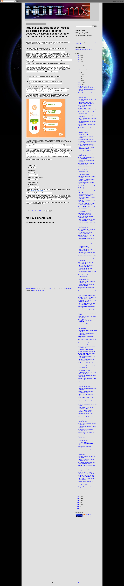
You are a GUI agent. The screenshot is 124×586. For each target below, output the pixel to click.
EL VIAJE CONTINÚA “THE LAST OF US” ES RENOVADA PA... (86, 370)
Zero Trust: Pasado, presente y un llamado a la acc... (85, 128)
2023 (78, 61)
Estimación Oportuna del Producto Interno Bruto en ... (86, 183)
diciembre (80, 63)
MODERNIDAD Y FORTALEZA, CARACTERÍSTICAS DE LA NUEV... (87, 473)
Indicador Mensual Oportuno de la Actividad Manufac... (86, 285)
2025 (78, 57)
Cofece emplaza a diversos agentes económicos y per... (86, 479)
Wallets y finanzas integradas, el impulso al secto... (85, 275)
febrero (80, 82)
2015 (78, 504)
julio (79, 73)
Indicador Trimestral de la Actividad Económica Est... (86, 382)
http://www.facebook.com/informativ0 (83, 49)
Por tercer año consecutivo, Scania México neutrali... (86, 210)
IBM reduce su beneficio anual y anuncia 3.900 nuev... (85, 392)
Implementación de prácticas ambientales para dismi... (84, 447)
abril (79, 78)
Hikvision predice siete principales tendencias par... (86, 420)
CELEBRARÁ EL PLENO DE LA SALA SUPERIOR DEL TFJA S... (86, 180)
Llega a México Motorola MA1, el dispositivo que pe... (85, 131)
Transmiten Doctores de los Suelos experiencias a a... (86, 334)
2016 (78, 502)
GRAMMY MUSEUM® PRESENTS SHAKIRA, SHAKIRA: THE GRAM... (86, 398)
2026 (78, 55)
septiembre (81, 69)
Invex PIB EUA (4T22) (83, 484)
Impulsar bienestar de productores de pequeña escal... (86, 307)
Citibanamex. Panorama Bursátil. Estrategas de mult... (85, 279)
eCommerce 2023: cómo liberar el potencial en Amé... (86, 236)
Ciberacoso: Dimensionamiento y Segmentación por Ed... (85, 266)
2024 (78, 59)
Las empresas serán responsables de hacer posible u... (86, 366)
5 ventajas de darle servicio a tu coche (87, 185)
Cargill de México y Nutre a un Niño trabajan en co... (86, 112)
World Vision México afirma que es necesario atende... (86, 439)
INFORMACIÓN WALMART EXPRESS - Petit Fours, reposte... (87, 373)
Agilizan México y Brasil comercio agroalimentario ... (85, 417)
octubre (80, 67)
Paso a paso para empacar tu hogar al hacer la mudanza (87, 291)
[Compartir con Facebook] (50, 211)
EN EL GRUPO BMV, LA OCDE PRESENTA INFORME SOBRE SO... (87, 87)
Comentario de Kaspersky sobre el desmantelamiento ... (86, 360)
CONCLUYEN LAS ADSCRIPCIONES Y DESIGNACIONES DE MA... (87, 148)
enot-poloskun (63, 582)
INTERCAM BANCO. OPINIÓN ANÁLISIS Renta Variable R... (85, 411)
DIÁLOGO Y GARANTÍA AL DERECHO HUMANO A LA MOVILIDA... (87, 298)
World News (88, 514)
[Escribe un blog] (46, 211)
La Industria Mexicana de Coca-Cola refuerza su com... (86, 450)
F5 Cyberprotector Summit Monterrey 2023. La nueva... (86, 125)
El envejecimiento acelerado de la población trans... (86, 239)
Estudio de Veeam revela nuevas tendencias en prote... (85, 408)
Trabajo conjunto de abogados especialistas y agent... (85, 269)
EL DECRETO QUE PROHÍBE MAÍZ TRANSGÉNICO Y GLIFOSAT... (86, 145)
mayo (79, 76)
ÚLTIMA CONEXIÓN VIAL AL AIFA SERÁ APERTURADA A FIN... (87, 301)
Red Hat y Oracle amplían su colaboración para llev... (84, 174)
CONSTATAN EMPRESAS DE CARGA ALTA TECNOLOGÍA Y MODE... (86, 220)
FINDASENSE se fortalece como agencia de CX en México (85, 195)
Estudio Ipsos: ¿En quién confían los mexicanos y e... (86, 282)
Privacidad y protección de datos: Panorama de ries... (85, 430)
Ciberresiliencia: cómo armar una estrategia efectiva (85, 170)
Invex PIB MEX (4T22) (83, 134)
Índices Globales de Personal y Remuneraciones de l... (85, 385)
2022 (78, 491)
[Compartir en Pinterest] (51, 211)
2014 (78, 506)
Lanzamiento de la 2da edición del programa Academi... (86, 158)
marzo (79, 80)
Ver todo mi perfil (87, 517)
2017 (78, 500)
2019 (78, 497)
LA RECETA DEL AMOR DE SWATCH (86, 351)
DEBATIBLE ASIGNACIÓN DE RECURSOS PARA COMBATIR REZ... (87, 109)
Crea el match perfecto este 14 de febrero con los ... (85, 263)
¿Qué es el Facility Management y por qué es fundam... (86, 253)
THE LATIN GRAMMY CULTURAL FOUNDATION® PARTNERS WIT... (86, 103)
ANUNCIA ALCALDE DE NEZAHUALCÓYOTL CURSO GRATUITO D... (85, 320)
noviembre (80, 65)
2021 (78, 493)
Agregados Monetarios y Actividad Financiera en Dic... (86, 164)
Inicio (50, 288)
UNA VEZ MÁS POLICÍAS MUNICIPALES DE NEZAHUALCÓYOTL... (84, 246)
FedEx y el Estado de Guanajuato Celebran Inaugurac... (85, 226)
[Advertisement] (49, 274)
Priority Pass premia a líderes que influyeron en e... (85, 106)
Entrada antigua (68, 288)
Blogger (78, 582)
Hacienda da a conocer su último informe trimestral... (85, 167)
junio (79, 75)
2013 (78, 508)
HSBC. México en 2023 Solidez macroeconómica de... (85, 233)
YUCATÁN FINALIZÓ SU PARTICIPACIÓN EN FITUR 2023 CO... (86, 443)
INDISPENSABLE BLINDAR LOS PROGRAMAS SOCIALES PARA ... (86, 294)
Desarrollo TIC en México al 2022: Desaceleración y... (86, 395)
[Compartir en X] (48, 211)
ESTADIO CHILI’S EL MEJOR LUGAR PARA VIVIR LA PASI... (86, 354)
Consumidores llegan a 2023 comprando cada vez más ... (85, 214)
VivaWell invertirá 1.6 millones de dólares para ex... (85, 363)
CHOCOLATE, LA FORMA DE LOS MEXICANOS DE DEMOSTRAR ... (86, 476)
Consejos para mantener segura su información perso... (86, 460)
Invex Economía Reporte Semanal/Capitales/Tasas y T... (85, 242)
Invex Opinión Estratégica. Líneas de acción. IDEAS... (86, 151)
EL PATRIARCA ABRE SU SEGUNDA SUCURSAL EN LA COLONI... (86, 463)
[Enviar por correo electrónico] (45, 211)
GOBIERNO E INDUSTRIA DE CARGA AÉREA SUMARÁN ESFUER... (86, 204)
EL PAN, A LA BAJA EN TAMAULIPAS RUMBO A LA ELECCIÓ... (86, 230)
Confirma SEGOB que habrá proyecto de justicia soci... (86, 207)
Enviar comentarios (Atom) (38, 290)
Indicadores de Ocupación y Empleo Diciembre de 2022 (86, 401)
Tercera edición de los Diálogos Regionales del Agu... (85, 343)
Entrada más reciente (31, 288)
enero (79, 84)
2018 (78, 498)
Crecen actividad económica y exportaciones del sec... (85, 250)
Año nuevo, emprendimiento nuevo (86, 139)
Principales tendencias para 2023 (85, 349)
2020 (78, 495)
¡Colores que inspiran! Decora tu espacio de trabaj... (85, 217)
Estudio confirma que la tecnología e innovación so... (86, 188)
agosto (80, 71)
